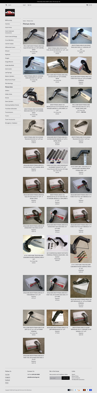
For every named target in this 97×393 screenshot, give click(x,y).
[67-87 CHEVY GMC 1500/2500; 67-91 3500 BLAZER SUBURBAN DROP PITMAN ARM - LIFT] (81, 156)
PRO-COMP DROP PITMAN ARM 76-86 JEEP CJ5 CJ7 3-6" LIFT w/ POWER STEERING (33, 329)
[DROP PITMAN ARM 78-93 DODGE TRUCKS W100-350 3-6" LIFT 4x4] (33, 127)
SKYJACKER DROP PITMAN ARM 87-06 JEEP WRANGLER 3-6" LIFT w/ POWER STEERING (81, 301)
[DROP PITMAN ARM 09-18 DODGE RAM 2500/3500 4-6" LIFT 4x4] (33, 65)
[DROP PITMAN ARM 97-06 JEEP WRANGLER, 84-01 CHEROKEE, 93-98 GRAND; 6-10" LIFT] (81, 318)
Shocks (7, 98)
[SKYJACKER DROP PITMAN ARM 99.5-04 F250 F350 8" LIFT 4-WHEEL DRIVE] (33, 155)
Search (73, 374)
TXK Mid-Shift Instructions (78, 379)
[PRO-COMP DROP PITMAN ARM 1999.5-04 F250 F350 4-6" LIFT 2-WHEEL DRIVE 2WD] (81, 95)
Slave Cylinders (9, 101)
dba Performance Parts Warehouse (25, 390)
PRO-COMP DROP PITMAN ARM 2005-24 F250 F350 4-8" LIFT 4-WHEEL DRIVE (57, 76)
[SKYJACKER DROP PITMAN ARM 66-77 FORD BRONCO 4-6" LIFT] (33, 283)
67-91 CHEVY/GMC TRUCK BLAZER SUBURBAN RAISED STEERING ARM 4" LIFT (33, 257)
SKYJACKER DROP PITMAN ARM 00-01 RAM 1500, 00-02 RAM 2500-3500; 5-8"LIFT (33, 357)
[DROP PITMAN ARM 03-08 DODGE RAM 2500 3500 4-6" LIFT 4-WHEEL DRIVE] (33, 97)
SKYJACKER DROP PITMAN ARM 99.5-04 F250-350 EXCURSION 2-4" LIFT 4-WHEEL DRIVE (57, 139)
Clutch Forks (8, 27)
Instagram (7, 377)
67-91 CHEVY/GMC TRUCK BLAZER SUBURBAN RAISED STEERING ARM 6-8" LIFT (81, 266)
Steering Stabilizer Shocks (12, 105)
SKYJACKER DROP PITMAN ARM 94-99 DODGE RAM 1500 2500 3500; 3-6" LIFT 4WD (57, 226)
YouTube (7, 374)
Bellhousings (8, 20)
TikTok (6, 382)
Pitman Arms (9, 87)
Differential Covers (13, 47)
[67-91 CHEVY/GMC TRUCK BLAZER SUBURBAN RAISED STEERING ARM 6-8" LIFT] (81, 249)
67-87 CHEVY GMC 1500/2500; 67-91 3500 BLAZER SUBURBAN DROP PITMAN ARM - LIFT (81, 168)
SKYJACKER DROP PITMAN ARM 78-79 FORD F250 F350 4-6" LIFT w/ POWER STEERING (81, 78)
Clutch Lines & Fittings (11, 36)
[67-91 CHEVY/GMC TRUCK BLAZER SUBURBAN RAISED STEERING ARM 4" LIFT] (33, 244)
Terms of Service (76, 378)
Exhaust (13, 51)
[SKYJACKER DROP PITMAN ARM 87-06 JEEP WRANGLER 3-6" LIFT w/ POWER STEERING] (81, 286)
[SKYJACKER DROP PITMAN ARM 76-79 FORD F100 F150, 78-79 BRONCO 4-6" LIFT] (81, 185)
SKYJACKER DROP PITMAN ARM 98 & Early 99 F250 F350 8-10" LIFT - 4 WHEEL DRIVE (34, 196)
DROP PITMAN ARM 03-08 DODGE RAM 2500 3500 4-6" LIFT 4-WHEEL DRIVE (33, 111)
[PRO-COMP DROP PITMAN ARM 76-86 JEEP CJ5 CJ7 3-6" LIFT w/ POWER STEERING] (33, 318)
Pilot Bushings (9, 83)
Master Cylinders (9, 76)
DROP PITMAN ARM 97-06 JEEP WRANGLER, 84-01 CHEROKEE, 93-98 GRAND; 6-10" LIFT (81, 329)
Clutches (13, 24)
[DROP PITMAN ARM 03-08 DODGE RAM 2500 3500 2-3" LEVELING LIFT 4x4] (81, 35)
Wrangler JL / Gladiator (11, 123)
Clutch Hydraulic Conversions (13, 32)
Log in (24, 5)
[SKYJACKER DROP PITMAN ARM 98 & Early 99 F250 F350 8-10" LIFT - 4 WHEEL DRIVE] (33, 185)
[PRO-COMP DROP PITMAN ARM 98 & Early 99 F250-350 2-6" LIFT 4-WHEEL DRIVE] (33, 35)
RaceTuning (15, 390)
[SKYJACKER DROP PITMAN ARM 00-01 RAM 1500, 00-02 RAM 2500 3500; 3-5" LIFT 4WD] (57, 283)
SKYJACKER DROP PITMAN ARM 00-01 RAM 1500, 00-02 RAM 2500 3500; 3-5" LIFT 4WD (57, 294)
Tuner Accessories (10, 119)
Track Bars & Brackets (11, 108)
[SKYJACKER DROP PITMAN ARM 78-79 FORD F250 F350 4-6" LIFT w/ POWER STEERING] (81, 66)
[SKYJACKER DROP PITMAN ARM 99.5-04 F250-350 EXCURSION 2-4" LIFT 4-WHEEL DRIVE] (57, 127)
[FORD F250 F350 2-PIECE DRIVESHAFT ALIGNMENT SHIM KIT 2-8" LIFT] (57, 155)
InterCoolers (8, 69)
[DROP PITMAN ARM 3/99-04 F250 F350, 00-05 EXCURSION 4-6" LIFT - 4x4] (57, 36)
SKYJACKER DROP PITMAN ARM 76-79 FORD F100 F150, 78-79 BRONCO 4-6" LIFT (81, 196)
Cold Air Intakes (13, 43)
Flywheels (7, 54)
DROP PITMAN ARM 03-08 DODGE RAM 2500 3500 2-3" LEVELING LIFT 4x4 (81, 47)
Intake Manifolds (9, 65)
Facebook (7, 380)
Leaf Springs (8, 72)
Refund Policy (75, 376)
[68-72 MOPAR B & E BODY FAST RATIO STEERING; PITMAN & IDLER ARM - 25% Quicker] (57, 243)
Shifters (7, 90)
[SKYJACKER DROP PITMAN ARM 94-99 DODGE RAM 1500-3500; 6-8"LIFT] (33, 215)
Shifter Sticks (8, 94)
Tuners (13, 116)
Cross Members (9, 40)
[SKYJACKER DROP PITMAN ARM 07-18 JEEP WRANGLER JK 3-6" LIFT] (57, 318)
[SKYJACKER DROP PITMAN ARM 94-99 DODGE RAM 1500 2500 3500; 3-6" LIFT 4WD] (57, 215)
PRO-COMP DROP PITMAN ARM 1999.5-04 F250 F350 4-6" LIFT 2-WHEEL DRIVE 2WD (81, 106)
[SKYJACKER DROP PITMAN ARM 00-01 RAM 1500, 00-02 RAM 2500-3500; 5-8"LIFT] (33, 346)
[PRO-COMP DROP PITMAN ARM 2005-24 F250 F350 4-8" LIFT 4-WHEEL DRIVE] (57, 65)
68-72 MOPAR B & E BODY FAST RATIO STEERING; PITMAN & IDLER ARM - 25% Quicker (57, 255)
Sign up (29, 5)
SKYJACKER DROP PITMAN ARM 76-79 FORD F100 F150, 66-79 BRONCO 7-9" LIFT (81, 226)
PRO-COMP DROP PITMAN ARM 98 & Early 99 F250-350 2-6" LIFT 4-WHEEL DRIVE (34, 48)
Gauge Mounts (13, 62)
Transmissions (9, 112)
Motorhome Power (10, 80)
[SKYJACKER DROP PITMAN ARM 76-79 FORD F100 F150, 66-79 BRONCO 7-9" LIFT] (81, 215)
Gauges (7, 58)
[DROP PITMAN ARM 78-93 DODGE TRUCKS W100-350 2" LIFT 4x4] (81, 127)
